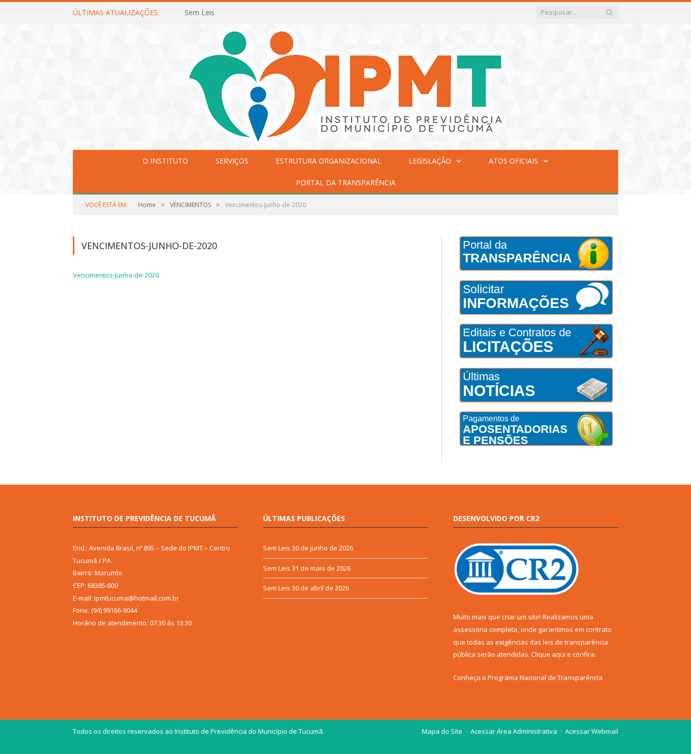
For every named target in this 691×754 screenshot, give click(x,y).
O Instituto (165, 161)
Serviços (231, 161)
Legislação (430, 161)
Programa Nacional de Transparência (545, 677)
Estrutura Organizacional (328, 161)
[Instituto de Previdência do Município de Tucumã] (345, 84)
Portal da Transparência (346, 182)
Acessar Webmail (591, 731)
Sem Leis (199, 12)
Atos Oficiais (513, 161)
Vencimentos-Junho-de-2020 (116, 275)
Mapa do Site (442, 731)
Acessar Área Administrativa (513, 731)
